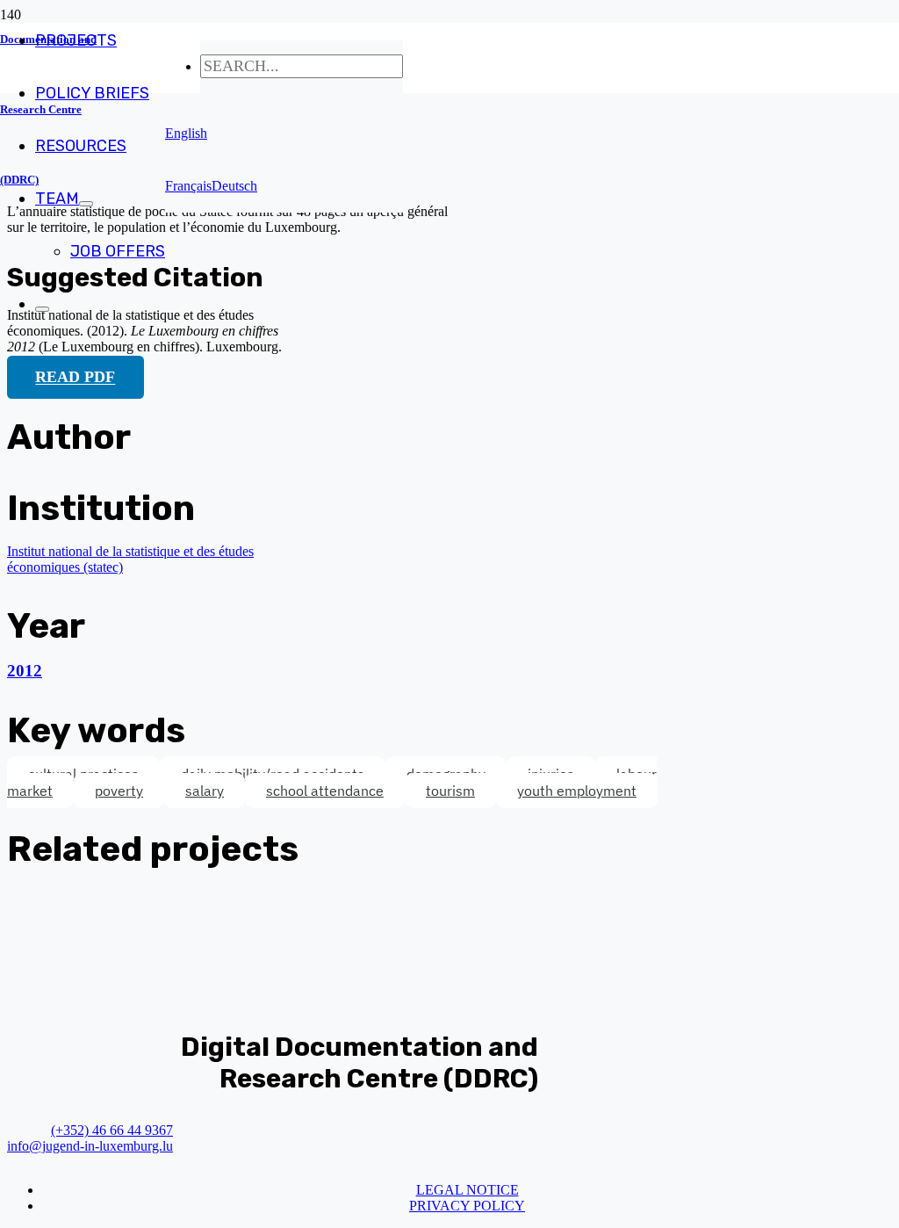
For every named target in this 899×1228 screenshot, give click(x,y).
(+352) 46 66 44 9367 (112, 1130)
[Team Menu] (86, 203)
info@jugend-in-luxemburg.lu (90, 1145)
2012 (24, 670)
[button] (186, 133)
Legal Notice (467, 1189)
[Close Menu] (42, 309)
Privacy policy (467, 1205)
